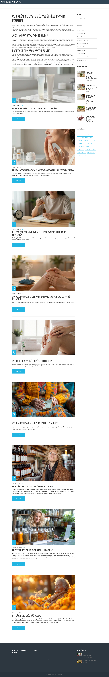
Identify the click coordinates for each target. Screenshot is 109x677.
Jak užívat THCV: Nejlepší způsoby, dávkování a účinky (91, 87)
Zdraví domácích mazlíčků (83, 57)
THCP (79, 155)
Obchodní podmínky (40, 657)
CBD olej (80, 140)
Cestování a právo (81, 60)
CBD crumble (81, 146)
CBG (94, 140)
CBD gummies (90, 152)
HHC (79, 137)
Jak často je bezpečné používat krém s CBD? (32, 361)
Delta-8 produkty (19, 6)
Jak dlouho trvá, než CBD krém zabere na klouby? (35, 422)
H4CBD (87, 146)
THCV (92, 143)
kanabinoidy (85, 137)
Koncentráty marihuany (82, 43)
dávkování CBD (88, 140)
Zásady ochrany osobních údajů (43, 660)
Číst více (18, 118)
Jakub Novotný (17, 167)
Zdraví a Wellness (81, 53)
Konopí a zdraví (80, 30)
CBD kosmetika (81, 152)
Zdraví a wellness (81, 33)
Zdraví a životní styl (81, 36)
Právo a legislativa (81, 46)
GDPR (36, 663)
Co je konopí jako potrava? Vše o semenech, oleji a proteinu (91, 109)
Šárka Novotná (18, 358)
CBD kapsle (81, 143)
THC (91, 137)
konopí (84, 135)
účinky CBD (90, 135)
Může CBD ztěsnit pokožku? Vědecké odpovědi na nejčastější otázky (43, 170)
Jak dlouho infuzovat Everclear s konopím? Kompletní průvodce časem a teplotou (91, 76)
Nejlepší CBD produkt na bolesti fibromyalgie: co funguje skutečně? (39, 233)
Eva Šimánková (17, 105)
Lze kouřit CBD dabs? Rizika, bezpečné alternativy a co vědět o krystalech (91, 98)
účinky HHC (81, 149)
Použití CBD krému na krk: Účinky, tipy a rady (33, 486)
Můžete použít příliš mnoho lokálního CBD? (32, 550)
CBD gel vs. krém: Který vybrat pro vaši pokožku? (35, 108)
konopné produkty (90, 149)
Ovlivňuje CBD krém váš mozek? (26, 615)
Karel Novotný (17, 420)
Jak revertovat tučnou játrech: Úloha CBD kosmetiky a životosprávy (91, 119)
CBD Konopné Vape (11, 2)
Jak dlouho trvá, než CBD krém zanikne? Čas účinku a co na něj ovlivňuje (41, 298)
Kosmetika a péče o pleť (82, 40)
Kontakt (37, 666)
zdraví (87, 143)
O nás (36, 654)
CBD (79, 135)
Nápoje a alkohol (81, 50)
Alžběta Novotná (18, 547)
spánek (84, 155)
